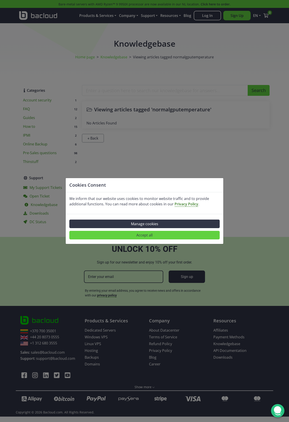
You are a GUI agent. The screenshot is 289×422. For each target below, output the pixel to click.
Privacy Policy (186, 204)
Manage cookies (144, 223)
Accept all (144, 235)
